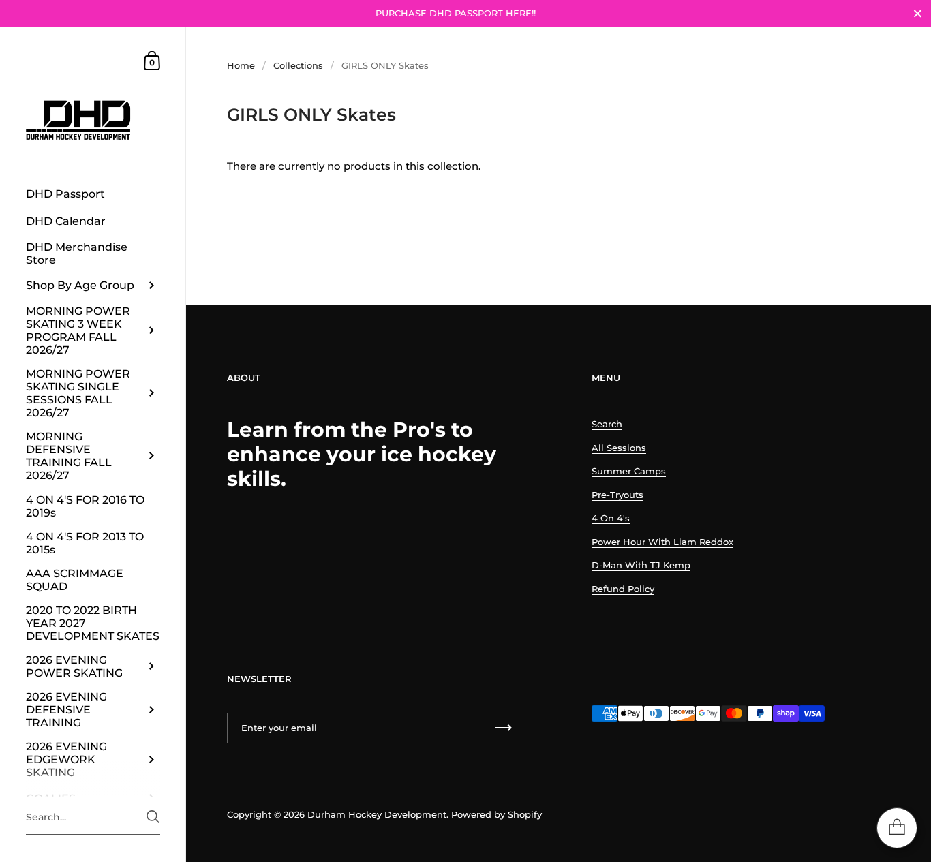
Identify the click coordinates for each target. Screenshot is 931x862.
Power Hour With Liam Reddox (662, 541)
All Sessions (619, 447)
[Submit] (153, 817)
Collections (298, 65)
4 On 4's (611, 517)
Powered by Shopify (496, 814)
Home (241, 65)
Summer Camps (629, 470)
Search (607, 423)
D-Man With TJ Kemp (641, 564)
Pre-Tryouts (617, 494)
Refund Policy (623, 588)
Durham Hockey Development (376, 814)
